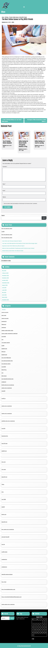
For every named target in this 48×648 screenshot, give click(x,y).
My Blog (4, 309)
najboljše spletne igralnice (7, 574)
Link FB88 (4, 499)
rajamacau (4, 327)
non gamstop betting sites (7, 360)
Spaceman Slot (5, 436)
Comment (4, 166)
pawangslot (4, 321)
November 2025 (5, 278)
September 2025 (5, 282)
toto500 (3, 428)
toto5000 (4, 336)
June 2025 (4, 290)
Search (3, 215)
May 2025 (4, 292)
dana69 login (4, 354)
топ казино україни (6, 342)
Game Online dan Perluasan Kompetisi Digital (12, 241)
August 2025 (5, 285)
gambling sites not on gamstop (8, 421)
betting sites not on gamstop (8, 384)
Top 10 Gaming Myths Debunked (7, 142)
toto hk (3, 544)
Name (4, 184)
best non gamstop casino (7, 228)
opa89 (3, 345)
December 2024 (5, 299)
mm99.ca (3, 398)
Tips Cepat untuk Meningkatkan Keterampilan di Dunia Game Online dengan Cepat (19, 243)
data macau (4, 375)
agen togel (4, 315)
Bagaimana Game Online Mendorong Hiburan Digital (13, 245)
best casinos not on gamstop (8, 529)
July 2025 (4, 287)
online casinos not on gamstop (8, 604)
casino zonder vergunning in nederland (9, 333)
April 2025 (4, 295)
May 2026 (4, 270)
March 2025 (4, 297)
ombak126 (4, 381)
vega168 (3, 391)
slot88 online (4, 551)
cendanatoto (4, 559)
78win (3, 484)
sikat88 (3, 506)
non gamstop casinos (6, 363)
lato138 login (4, 443)
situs (3, 491)
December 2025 (5, 275)
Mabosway (4, 324)
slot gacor (4, 469)
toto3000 (4, 366)
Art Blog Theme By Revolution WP (24, 646)
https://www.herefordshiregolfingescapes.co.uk (11, 596)
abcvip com (4, 514)
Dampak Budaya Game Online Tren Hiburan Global (12, 250)
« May (33, 638)
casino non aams (5, 312)
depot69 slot (4, 476)
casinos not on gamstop (7, 388)
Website (4, 197)
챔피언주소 (4, 369)
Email (4, 190)
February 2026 (5, 273)
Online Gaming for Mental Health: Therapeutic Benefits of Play (23, 143)
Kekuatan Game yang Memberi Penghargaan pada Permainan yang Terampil (18, 248)
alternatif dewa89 (5, 536)
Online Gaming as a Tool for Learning (40, 142)
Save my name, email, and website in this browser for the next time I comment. (20, 203)
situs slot (4, 461)
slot (2, 339)
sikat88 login (4, 348)
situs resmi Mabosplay (6, 357)
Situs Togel (4, 581)
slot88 (3, 231)
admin (13, 22)
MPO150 (3, 351)
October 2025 (5, 280)
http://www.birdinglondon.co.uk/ (8, 589)
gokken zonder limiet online (7, 330)
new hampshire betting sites (7, 378)
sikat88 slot (4, 451)
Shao (3, 12)
